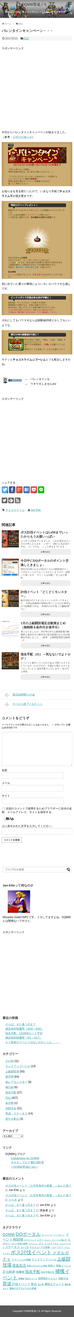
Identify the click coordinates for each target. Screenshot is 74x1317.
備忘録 (9, 1087)
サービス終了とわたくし (28, 704)
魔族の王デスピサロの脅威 (22, 1288)
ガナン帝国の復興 (19, 1243)
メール (6, 783)
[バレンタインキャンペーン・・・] (26, 489)
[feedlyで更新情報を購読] (11, 500)
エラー (40, 1240)
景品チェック (31, 1278)
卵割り (51, 1265)
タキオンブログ (20, 1162)
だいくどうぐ (47, 1235)
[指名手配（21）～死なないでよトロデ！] (10, 660)
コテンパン (33, 1244)
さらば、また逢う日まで (20, 1024)
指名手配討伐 (47, 1272)
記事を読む (45, 552)
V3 (41, 1162)
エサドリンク (30, 1240)
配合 (34, 1284)
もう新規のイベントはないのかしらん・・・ (32, 1042)
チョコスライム (15, 510)
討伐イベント (21, 1284)
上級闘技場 (12, 1071)
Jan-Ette (36, 510)
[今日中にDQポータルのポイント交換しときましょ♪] (10, 567)
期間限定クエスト (47, 1278)
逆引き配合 (12, 1118)
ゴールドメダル (51, 1243)
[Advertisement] (37, 88)
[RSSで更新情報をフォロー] (17, 500)
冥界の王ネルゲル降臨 (37, 1266)
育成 (7, 1283)
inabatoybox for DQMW (25, 1158)
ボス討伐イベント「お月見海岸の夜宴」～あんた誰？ (38, 1185)
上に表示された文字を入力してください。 (28, 826)
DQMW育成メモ (34, 4)
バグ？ (60, 1247)
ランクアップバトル (17, 1066)
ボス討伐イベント (31, 1252)
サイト (6, 795)
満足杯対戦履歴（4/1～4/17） (23, 1037)
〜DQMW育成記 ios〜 (24, 1166)
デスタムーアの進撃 (40, 1247)
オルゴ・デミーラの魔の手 (55, 1240)
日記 (26, 38)
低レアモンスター (16, 1082)
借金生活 (19, 1265)
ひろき (13, 1199)
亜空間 (9, 1076)
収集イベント (63, 1265)
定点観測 (9, 1272)
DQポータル (28, 1234)
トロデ (53, 1247)
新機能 (21, 1278)
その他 (9, 1061)
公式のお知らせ (22, 137)
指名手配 (10, 1092)
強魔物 (20, 1272)
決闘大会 (10, 1108)
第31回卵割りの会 (24, 694)
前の (34, 1162)
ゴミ (41, 1243)
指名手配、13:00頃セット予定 (24, 1033)
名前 (4, 770)
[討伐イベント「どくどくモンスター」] (10, 598)
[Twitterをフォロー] (4, 500)
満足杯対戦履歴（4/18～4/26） (24, 1028)
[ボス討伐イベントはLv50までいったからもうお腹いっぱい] (10, 539)
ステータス (12, 1247)
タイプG (24, 1247)
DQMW (9, 1234)
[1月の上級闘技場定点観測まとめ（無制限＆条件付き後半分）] (10, 629)
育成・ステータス (16, 1113)
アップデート (59, 1235)
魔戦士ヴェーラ (54, 1284)
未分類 (9, 1103)
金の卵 (41, 1284)
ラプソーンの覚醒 (21, 1259)
